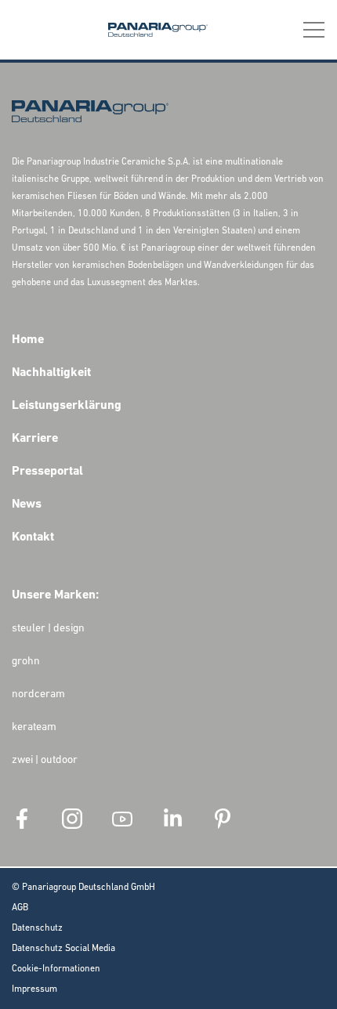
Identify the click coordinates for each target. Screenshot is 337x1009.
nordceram (38, 694)
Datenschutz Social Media (63, 948)
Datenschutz (37, 928)
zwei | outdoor (45, 760)
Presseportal (47, 471)
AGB (20, 908)
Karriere (35, 438)
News (27, 504)
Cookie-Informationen (56, 969)
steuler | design (48, 629)
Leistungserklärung (66, 406)
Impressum (34, 989)
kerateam (34, 727)
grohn (26, 661)
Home (28, 340)
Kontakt (33, 537)
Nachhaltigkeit (51, 373)
